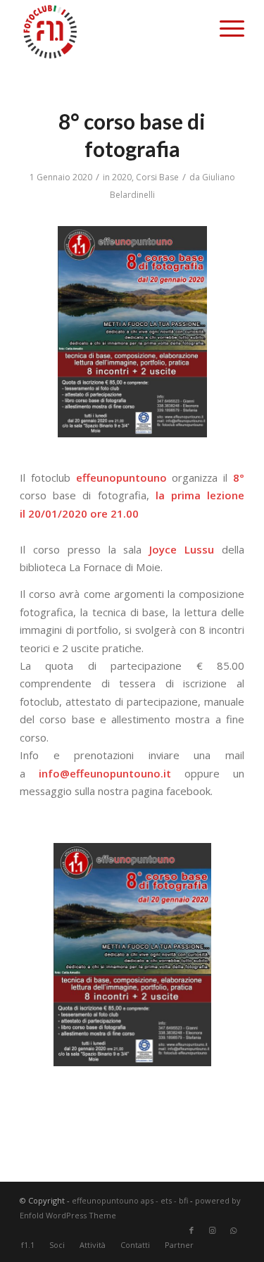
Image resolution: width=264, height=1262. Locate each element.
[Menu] (225, 28)
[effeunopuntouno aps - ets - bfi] (109, 31)
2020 (122, 177)
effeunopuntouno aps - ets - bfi (130, 1200)
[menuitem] (225, 28)
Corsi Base (157, 177)
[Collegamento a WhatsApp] (233, 1230)
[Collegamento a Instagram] (212, 1230)
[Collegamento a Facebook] (191, 1230)
